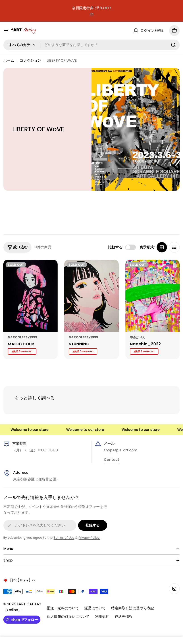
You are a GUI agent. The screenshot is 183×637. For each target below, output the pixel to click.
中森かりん (138, 337)
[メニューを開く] (6, 30)
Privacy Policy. (89, 537)
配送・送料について (63, 608)
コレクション (30, 60)
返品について (95, 608)
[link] (111, 460)
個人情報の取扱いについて (68, 616)
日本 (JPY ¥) (20, 580)
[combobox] (91, 45)
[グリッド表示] (161, 247)
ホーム (8, 60)
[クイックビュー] (51, 269)
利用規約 (102, 616)
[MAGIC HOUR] (30, 296)
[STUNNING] (91, 296)
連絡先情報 (124, 616)
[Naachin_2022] (152, 296)
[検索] (173, 45)
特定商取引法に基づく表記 (132, 608)
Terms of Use (64, 537)
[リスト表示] (174, 247)
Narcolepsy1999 (22, 337)
